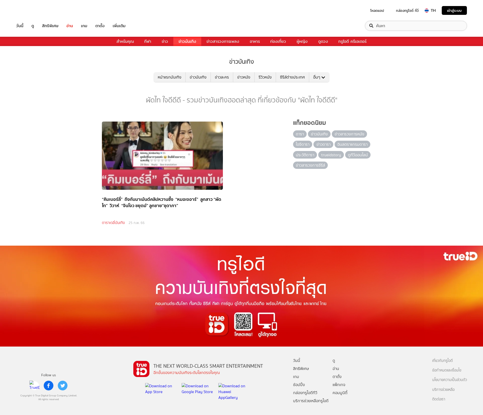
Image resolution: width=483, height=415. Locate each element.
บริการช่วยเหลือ (443, 389)
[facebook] (49, 386)
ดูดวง (323, 41)
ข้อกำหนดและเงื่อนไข (446, 370)
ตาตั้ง (100, 26)
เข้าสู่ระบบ (454, 10)
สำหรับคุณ (125, 41)
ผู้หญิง (302, 41)
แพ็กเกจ (339, 385)
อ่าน (69, 26)
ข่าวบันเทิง (187, 41)
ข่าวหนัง (243, 77)
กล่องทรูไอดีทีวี (305, 393)
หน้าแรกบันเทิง (169, 77)
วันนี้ (19, 26)
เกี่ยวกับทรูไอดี (442, 360)
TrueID (31, 10)
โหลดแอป (377, 10)
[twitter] (63, 386)
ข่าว (165, 41)
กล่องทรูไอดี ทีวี (407, 10)
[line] (34, 386)
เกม (84, 26)
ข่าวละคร (222, 77)
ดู (32, 26)
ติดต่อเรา (438, 399)
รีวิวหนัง (265, 77)
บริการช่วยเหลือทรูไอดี (311, 401)
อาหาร (255, 41)
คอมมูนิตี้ (340, 393)
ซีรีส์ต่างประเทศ (292, 77)
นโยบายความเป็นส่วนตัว (449, 380)
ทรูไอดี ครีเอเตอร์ (352, 41)
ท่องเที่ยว (278, 41)
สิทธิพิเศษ (50, 26)
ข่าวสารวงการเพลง (223, 41)
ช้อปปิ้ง (299, 385)
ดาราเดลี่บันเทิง (113, 222)
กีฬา (147, 41)
